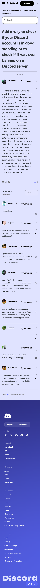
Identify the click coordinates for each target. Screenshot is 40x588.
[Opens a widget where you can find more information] (32, 584)
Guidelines (8, 549)
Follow (20, 74)
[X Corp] (6, 182)
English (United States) (16, 424)
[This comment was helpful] (36, 203)
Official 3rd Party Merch (14, 526)
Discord (5, 11)
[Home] (10, 4)
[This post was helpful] (36, 81)
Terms (6, 538)
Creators (7, 510)
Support (7, 495)
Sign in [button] (27, 3)
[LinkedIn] (9, 182)
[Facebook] (3, 182)
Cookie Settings (10, 546)
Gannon (11, 328)
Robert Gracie (13, 246)
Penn (9, 347)
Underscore (12, 203)
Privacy (7, 542)
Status (6, 455)
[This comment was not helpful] (36, 210)
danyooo (11, 223)
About (6, 471)
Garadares (12, 81)
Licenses (7, 557)
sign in (9, 394)
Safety (7, 499)
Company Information (13, 561)
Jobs (6, 475)
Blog (6, 502)
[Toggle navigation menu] (37, 3)
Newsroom (8, 482)
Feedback (15, 11)
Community (9, 514)
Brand (6, 479)
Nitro (6, 451)
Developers (9, 518)
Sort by (31, 193)
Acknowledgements (12, 553)
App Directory (10, 458)
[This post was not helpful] (36, 89)
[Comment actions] (36, 214)
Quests (7, 522)
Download (8, 447)
